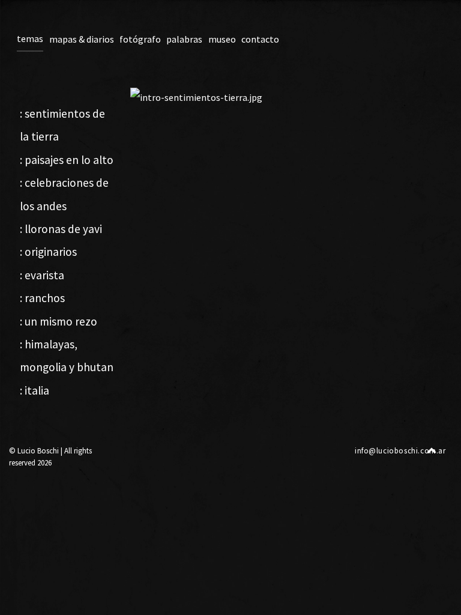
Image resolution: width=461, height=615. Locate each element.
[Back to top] (432, 450)
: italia (34, 390)
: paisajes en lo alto (66, 160)
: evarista (42, 275)
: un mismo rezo (58, 321)
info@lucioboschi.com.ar (400, 451)
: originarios (48, 251)
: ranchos (42, 298)
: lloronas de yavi (61, 229)
